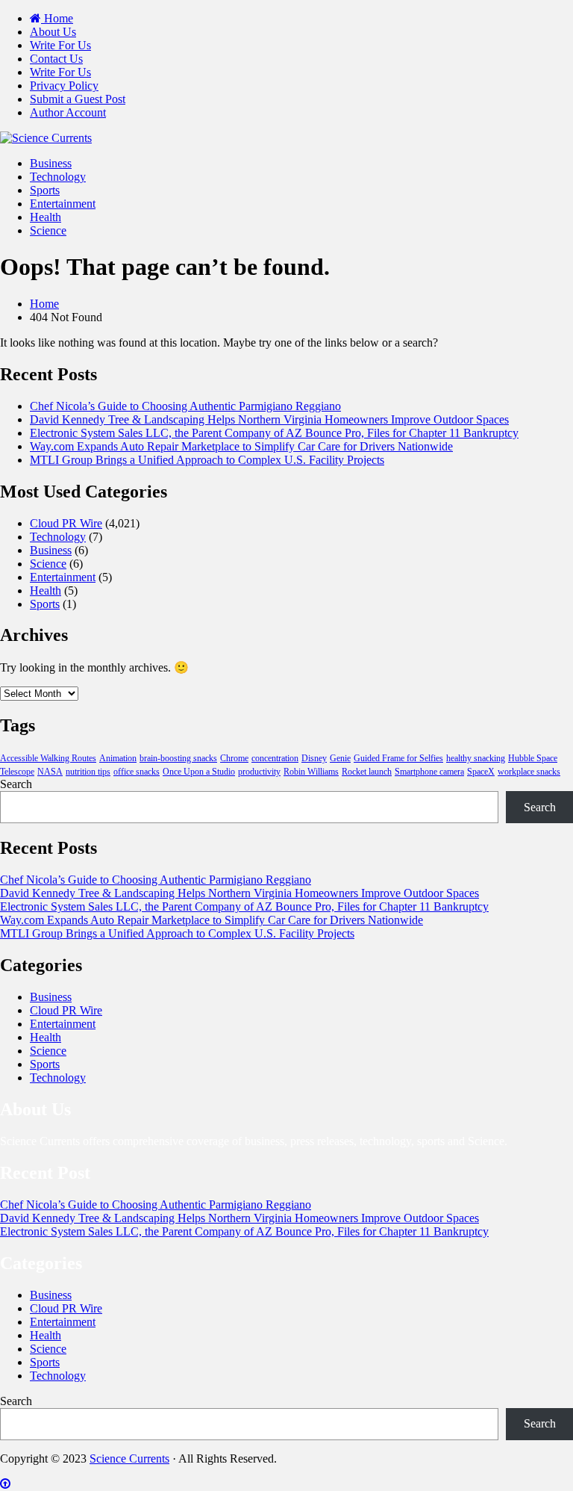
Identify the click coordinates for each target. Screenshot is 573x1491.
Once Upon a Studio (199, 771)
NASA (50, 771)
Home (57, 18)
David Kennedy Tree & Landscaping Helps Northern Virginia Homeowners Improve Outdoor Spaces (269, 419)
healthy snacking (475, 758)
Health (45, 217)
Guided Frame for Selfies (398, 758)
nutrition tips (88, 771)
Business (51, 163)
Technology (58, 176)
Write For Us (60, 45)
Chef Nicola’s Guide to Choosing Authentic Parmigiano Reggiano (185, 406)
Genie (340, 758)
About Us (53, 31)
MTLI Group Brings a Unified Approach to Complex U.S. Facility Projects (207, 459)
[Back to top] (5, 1484)
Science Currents (129, 1458)
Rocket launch (367, 771)
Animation (118, 758)
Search (16, 784)
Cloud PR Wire (66, 523)
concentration (274, 758)
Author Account (68, 112)
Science (48, 230)
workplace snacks (529, 771)
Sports (45, 190)
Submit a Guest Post (77, 99)
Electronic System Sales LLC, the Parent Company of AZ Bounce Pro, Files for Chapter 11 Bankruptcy (274, 433)
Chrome (234, 758)
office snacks (136, 771)
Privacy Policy (64, 85)
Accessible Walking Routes (48, 758)
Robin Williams (311, 771)
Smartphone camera (429, 771)
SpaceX (481, 771)
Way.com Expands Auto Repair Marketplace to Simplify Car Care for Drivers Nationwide (241, 446)
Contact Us (56, 58)
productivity (259, 771)
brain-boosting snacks (178, 758)
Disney (314, 758)
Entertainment (63, 203)
